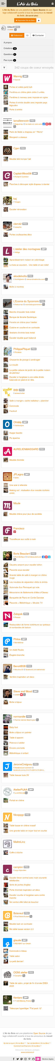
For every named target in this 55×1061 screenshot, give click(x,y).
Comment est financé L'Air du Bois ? (27, 1046)
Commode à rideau (18, 950)
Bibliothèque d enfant (18, 753)
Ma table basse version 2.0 (21, 929)
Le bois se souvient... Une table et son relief (29, 264)
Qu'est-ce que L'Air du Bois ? (15, 1043)
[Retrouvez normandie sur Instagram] (37, 720)
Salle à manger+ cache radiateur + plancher (29, 400)
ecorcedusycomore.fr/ (33, 304)
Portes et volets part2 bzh (20, 87)
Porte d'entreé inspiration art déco (24, 889)
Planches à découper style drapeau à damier (29, 184)
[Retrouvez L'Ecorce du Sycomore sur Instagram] (43, 304)
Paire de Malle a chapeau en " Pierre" (26, 131)
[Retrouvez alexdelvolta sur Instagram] (46, 279)
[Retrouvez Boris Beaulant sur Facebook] (43, 557)
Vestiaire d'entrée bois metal (22, 332)
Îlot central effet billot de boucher (23, 902)
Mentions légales (48, 1059)
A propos (8, 42)
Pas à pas (9, 60)
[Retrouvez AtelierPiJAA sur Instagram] (26, 793)
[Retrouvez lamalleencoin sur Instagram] (14, 126)
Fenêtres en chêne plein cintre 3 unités (26, 92)
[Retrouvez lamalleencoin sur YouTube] (47, 124)
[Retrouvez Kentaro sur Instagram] (33, 1001)
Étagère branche (16, 655)
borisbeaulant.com (34, 557)
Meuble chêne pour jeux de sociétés (25, 513)
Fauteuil (13, 411)
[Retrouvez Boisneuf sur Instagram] (31, 916)
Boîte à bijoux (15, 702)
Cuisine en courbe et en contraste (24, 327)
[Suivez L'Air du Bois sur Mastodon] (21, 1059)
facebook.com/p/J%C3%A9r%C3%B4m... (29, 770)
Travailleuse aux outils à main (22, 539)
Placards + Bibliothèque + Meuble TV (25, 602)
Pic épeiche (14, 438)
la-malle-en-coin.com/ (34, 124)
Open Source (39, 9)
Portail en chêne (16, 800)
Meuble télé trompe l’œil (20, 158)
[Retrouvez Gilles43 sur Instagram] (15, 29)
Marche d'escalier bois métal (22, 311)
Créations (10, 48)
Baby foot (13, 727)
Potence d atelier (17, 742)
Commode (14, 405)
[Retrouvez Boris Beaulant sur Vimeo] (49, 557)
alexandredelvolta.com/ (36, 279)
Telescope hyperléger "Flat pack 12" (25, 1008)
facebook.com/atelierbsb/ (35, 669)
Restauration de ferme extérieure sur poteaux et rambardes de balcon (29, 626)
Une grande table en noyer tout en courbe (28, 830)
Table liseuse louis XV (19, 775)
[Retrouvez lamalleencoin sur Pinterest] (50, 124)
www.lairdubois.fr (27, 1052)
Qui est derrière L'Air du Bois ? (38, 1043)
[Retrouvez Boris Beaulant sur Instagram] (14, 559)
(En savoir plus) (32, 15)
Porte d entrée (15, 109)
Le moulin (13, 364)
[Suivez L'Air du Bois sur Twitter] (18, 1059)
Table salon (14, 956)
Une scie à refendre (18, 485)
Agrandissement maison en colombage (26, 259)
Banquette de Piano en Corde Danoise (26, 597)
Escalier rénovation (18, 209)
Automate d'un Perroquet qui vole (24, 587)
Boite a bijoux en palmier (20, 732)
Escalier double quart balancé (22, 337)
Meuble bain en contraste (20, 923)
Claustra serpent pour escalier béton (25, 564)
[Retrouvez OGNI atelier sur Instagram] (24, 975)
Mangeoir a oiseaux (18, 137)
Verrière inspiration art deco (21, 676)
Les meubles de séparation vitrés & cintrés (28, 582)
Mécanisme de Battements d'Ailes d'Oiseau (28, 592)
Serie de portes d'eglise (19, 884)
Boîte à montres (16, 286)
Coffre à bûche (16, 852)
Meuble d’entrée (16, 459)
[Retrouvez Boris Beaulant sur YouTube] (46, 557)
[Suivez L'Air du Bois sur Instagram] (25, 1059)
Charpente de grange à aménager (24, 359)
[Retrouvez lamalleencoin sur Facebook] (44, 124)
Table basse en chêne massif (22, 825)
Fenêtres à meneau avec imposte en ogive (28, 97)
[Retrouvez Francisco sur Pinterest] (14, 531)
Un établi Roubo (16, 649)
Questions (9, 54)
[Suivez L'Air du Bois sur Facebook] (14, 1059)
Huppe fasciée (15, 432)
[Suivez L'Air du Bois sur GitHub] (33, 1059)
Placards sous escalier (19, 569)
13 (27, 35)
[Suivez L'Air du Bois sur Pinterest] (29, 1059)
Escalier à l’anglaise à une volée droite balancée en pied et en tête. (26, 378)
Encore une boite (17, 747)
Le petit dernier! (16, 961)
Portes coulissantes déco (20, 234)
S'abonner (18, 35)
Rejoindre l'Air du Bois (26, 20)
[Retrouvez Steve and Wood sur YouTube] (21, 694)
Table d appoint (16, 737)
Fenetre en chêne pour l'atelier (23, 322)
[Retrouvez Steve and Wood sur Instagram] (24, 694)
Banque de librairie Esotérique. (23, 317)
